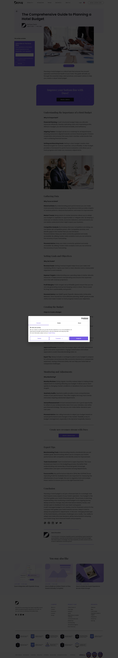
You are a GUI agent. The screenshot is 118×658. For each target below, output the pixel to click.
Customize (58, 338)
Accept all (78, 338)
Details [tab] (59, 323)
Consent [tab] (38, 323)
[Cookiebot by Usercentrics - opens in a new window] (82, 319)
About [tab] (79, 323)
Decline (39, 338)
